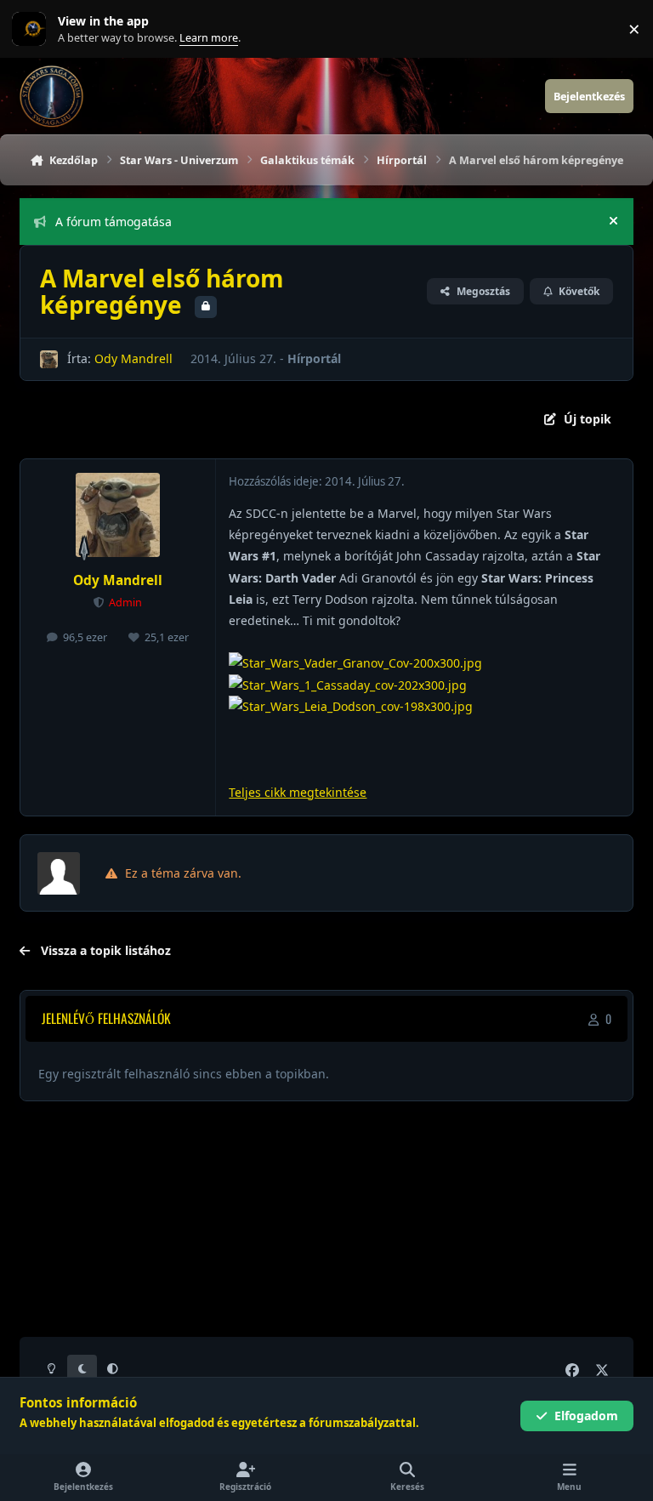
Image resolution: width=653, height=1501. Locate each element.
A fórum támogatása (113, 221)
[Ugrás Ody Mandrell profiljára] (49, 359)
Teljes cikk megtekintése (297, 792)
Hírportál (314, 358)
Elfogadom (586, 1415)
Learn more (32, 29)
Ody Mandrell (133, 358)
